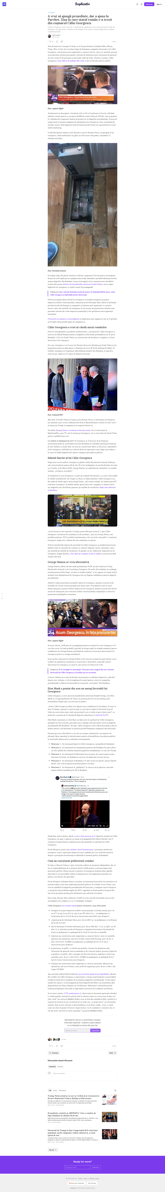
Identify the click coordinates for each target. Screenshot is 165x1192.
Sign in (159, 4)
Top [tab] (50, 1090)
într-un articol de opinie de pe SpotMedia (92, 974)
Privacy (80, 1178)
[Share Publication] (141, 4)
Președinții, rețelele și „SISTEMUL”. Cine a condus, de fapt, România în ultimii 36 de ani (72, 1114)
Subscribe (149, 4)
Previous (55, 1053)
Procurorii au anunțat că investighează (63, 319)
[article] (82, 1101)
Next (111, 1053)
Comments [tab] (52, 1066)
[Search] (137, 4)
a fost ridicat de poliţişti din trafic (71, 60)
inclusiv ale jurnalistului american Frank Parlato (82, 284)
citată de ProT (101, 715)
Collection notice (94, 1178)
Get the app (92, 1183)
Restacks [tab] (60, 1066)
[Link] (45, 327)
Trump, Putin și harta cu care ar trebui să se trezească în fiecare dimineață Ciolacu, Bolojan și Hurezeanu (73, 1097)
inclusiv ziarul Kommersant (81, 849)
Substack (73, 1188)
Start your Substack (77, 1183)
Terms (85, 1178)
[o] (82, 510)
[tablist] (56, 1067)
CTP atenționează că (72, 993)
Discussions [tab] (62, 1090)
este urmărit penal (69, 905)
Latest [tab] (55, 1090)
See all (51, 1150)
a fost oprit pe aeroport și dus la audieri (85, 553)
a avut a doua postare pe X (84, 836)
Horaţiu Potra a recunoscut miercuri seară (73, 430)
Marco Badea (56, 35)
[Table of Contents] (2, 596)
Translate (52, 12)
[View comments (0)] (57, 41)
